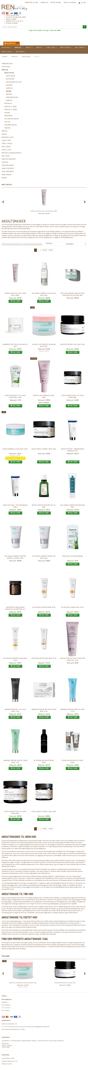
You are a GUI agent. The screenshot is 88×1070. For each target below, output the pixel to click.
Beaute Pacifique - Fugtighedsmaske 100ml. (15, 506)
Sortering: (49, 243)
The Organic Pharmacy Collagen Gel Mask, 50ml (44, 294)
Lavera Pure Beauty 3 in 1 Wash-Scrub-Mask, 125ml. (15, 396)
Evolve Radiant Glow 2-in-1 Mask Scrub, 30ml (72, 396)
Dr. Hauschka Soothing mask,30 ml (44, 607)
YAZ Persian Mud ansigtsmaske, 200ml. (44, 761)
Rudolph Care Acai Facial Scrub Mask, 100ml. (44, 211)
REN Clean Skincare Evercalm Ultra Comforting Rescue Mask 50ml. (73, 294)
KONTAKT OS (44, 2)
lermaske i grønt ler (22, 932)
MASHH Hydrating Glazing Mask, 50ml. (15, 449)
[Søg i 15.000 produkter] (84, 26)
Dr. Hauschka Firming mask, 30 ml (72, 607)
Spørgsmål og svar (31, 2)
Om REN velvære (55, 2)
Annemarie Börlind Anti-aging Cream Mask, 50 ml (44, 710)
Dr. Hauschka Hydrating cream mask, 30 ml (15, 659)
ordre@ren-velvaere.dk (42, 1026)
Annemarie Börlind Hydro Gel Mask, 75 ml (72, 710)
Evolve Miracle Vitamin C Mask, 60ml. (44, 811)
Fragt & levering (7, 1045)
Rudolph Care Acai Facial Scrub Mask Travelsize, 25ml (72, 659)
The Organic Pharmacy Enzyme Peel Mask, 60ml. (44, 557)
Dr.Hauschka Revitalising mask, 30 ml (43, 658)
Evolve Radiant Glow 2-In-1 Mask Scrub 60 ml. (15, 813)
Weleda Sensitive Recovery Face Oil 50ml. (44, 506)
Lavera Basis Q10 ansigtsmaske (72, 556)
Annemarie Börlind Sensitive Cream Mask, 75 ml (15, 761)
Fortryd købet (6, 1047)
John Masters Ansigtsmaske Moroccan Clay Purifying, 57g (15, 608)
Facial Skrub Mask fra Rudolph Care (38, 869)
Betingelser (5, 1043)
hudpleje (23, 949)
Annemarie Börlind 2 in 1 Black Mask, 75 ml (15, 710)
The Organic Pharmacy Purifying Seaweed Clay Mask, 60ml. (15, 557)
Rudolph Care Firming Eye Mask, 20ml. (44, 396)
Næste (45, 250)
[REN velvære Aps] (14, 7)
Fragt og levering (70, 2)
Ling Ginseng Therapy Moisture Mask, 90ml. (72, 506)
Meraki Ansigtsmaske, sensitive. (27, 909)
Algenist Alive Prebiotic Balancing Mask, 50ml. (44, 345)
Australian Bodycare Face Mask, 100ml (72, 761)
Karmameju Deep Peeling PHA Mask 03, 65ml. (15, 345)
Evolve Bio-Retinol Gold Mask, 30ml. (72, 344)
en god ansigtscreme (75, 887)
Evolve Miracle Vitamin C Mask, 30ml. (44, 449)
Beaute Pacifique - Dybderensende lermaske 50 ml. (72, 450)
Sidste (51, 250)
